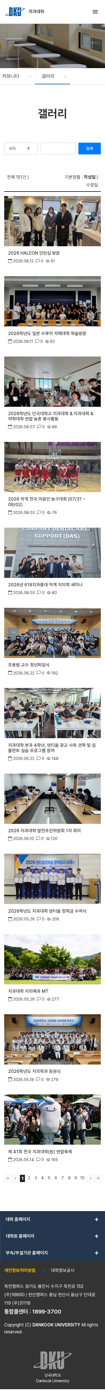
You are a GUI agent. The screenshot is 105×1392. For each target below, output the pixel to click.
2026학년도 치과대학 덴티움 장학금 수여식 (47, 911)
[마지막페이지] (98, 1178)
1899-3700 (46, 1311)
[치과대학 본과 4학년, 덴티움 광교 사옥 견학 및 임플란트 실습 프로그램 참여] (52, 712)
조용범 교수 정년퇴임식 (29, 665)
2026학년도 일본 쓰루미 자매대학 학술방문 (47, 333)
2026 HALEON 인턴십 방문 (34, 253)
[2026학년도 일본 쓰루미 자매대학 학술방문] (52, 300)
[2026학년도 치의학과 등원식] (52, 1039)
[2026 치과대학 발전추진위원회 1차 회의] (52, 798)
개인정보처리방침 (20, 1270)
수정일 (92, 185)
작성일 (89, 177)
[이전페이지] (15, 1178)
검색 (89, 148)
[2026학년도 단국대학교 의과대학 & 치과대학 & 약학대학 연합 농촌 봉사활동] (52, 381)
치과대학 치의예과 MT (28, 991)
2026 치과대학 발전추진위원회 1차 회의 (44, 830)
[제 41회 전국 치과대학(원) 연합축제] (52, 1119)
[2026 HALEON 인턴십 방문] (52, 220)
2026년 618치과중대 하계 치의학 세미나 (45, 584)
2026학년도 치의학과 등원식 (34, 1071)
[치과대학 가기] (16, 11)
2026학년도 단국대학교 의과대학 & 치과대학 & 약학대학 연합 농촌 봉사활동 (50, 416)
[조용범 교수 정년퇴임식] (52, 632)
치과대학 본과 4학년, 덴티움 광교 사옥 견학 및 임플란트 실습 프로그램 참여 (52, 748)
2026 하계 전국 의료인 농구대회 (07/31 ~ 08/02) (47, 501)
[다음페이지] (90, 1178)
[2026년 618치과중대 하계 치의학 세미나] (52, 552)
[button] (14, 76)
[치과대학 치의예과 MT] (52, 958)
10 (82, 1177)
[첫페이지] (7, 1178)
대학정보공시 (62, 1270)
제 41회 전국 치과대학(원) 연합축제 (40, 1151)
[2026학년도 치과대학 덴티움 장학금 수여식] (52, 878)
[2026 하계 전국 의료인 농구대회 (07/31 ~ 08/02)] (52, 466)
